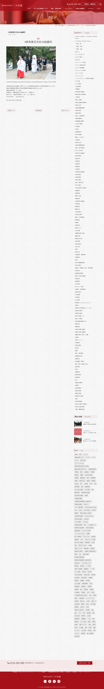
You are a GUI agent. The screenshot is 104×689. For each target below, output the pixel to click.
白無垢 (94, 624)
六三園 (93, 542)
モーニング (77, 630)
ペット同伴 (88, 565)
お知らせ (77, 59)
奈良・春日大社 (79, 182)
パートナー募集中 (41, 672)
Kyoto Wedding (87, 510)
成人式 (93, 592)
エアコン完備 (83, 621)
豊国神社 (77, 372)
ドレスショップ (79, 75)
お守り (91, 483)
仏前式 (77, 129)
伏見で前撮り (78, 134)
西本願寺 (92, 548)
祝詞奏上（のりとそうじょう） (83, 302)
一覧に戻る (38, 110)
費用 (81, 472)
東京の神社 (78, 265)
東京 (81, 589)
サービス (88, 457)
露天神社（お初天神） (79, 610)
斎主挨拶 (77, 241)
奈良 (82, 486)
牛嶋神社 (82, 580)
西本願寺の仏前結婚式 (79, 527)
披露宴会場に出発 (80, 233)
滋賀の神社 (78, 292)
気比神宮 (76, 601)
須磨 (88, 477)
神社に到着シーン (80, 316)
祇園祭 (88, 533)
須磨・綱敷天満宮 (80, 409)
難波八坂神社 (86, 554)
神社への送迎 (78, 318)
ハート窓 (92, 568)
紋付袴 (90, 627)
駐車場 (88, 480)
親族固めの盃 (78, 356)
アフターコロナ (86, 536)
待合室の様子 (78, 214)
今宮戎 (87, 607)
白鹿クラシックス (78, 548)
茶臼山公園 (77, 615)
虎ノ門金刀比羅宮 (78, 574)
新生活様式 (78, 244)
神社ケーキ (94, 601)
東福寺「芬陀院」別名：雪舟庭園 (84, 268)
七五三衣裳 (83, 630)
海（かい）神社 (79, 286)
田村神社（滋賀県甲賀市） (90, 551)
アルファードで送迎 (80, 62)
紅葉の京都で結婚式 (80, 332)
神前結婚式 (87, 486)
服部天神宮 (77, 492)
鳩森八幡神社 (85, 583)
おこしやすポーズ (80, 54)
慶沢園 (82, 604)
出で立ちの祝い (79, 150)
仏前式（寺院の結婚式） (18, 669)
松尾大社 (77, 270)
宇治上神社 (78, 185)
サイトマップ (87, 672)
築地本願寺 (77, 586)
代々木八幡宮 (77, 583)
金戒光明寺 (81, 598)
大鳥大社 (82, 607)
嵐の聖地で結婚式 (80, 201)
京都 (92, 489)
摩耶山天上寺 (78, 238)
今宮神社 (77, 126)
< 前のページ (11, 110)
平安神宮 (77, 203)
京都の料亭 (78, 110)
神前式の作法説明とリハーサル (83, 308)
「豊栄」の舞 (78, 49)
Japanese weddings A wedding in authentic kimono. (86, 37)
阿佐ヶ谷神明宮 (90, 633)
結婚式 (76, 454)
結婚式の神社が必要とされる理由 (82, 466)
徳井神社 (77, 225)
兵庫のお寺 (78, 142)
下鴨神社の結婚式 (78, 504)
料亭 (85, 524)
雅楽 (76, 398)
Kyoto (76, 510)
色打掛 (76, 627)
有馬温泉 (76, 477)
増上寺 (91, 583)
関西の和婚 (18, 100)
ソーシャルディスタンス (80, 533)
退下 (76, 380)
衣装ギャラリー (77, 669)
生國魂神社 (83, 618)
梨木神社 (77, 278)
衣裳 (94, 630)
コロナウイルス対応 (80, 70)
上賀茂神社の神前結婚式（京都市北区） (83, 501)
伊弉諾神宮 (78, 131)
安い (80, 554)
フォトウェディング (90, 598)
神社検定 (76, 475)
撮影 (93, 618)
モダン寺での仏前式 (79, 489)
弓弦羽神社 (78, 211)
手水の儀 (77, 230)
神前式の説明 (78, 310)
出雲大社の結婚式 (80, 153)
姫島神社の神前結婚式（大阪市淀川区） (83, 560)
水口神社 (77, 284)
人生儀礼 (83, 592)
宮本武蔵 (83, 615)
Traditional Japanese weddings (90, 507)
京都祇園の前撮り (80, 121)
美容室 (77, 337)
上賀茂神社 (78, 86)
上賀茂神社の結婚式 (79, 516)
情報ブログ (78, 228)
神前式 (77, 305)
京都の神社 (78, 113)
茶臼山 (87, 604)
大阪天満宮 (78, 177)
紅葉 (84, 612)
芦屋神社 (77, 342)
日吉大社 (77, 246)
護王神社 (77, 366)
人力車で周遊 (78, 123)
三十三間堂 (78, 83)
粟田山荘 (77, 324)
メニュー (93, 457)
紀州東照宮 (87, 542)
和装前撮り (83, 586)
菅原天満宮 (78, 345)
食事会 (90, 545)
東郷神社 (91, 577)
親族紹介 (77, 358)
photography (86, 519)
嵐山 (90, 595)
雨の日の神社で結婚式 (81, 404)
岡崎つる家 (78, 196)
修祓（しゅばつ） (80, 137)
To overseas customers (89, 516)
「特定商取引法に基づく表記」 (81, 595)
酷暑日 (94, 621)
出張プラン (86, 504)
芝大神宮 (90, 571)
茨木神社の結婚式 (78, 524)
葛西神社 (76, 621)
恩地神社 (88, 610)
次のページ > (65, 110)
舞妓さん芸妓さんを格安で (85, 513)
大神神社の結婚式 (80, 171)
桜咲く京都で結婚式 (80, 276)
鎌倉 (76, 612)
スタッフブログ (79, 73)
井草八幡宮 (77, 636)
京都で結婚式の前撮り (81, 102)
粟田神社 (77, 326)
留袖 (94, 627)
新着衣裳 (93, 536)
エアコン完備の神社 (80, 65)
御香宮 (77, 222)
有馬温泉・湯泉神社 (80, 254)
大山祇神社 (77, 592)
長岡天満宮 (78, 388)
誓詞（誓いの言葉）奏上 (81, 364)
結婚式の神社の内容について (81, 469)
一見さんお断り (78, 521)
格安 (93, 612)
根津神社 (76, 580)
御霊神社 (77, 220)
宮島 (76, 545)
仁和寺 (88, 601)
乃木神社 (84, 571)
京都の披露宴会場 (80, 107)
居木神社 (88, 580)
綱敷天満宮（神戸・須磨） (82, 334)
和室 (92, 610)
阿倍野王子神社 (79, 396)
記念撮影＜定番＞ (80, 361)
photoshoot (94, 510)
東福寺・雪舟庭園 (78, 568)
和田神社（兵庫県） (79, 551)
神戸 (95, 483)
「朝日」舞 (78, 43)
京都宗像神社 (78, 118)
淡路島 (76, 480)
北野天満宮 (78, 155)
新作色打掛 (77, 563)
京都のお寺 (78, 105)
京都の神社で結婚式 (85, 492)
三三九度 (77, 81)
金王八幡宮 (77, 577)
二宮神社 (77, 97)
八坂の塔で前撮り (89, 475)
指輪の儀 (77, 236)
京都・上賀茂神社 (80, 115)
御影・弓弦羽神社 (80, 217)
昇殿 (76, 249)
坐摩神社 (77, 166)
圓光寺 (76, 598)
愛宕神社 (93, 574)
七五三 (88, 592)
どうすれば (85, 521)
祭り (81, 483)
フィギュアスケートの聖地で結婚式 (84, 78)
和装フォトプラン (83, 624)
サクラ (79, 612)
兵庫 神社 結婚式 (79, 542)
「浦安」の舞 (78, 46)
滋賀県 (86, 495)
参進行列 (77, 158)
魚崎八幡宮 (86, 548)
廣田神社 (77, 206)
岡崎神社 (77, 198)
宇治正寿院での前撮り (81, 188)
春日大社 (14, 100)
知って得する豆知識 (42, 669)
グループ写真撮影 (80, 67)
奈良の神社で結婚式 (79, 495)
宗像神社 (77, 190)
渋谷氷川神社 (84, 577)
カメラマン (77, 633)
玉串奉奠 (77, 294)
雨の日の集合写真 (80, 406)
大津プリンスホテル (82, 545)
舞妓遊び (76, 513)
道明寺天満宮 (78, 382)
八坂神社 (77, 139)
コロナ (81, 539)
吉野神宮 (77, 163)
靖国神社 (76, 607)
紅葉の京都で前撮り (80, 329)
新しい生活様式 (78, 536)
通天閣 (76, 624)
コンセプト (85, 454)
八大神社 (89, 615)
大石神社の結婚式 (78, 519)
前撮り (76, 554)
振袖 (86, 627)
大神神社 (77, 169)
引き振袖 (81, 627)
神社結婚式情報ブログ (81, 321)
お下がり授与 (78, 57)
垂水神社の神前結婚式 (79, 557)
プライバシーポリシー (79, 463)
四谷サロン (82, 601)
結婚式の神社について (79, 457)
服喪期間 (76, 539)
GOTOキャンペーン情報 (90, 539)
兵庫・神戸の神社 (80, 147)
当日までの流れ (30, 669)
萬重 (76, 350)
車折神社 (77, 377)
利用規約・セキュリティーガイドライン (24, 672)
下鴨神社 (77, 89)
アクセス (76, 460)
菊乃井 (77, 348)
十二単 (89, 618)
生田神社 (77, 297)
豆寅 (76, 369)
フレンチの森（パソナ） (86, 563)
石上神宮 (77, 300)
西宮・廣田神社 (79, 353)
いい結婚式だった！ (92, 524)
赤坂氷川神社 (87, 574)
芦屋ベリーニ (78, 340)
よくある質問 (52, 669)
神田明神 (83, 633)
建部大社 (77, 209)
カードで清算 (77, 571)
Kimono (80, 510)
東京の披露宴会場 (80, 262)
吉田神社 (77, 161)
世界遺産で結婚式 (80, 91)
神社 (80, 454)
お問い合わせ (83, 460)
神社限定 (89, 612)
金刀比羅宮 (77, 604)
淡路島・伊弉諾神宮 (80, 289)
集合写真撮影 (78, 401)
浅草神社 (86, 589)
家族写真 (77, 193)
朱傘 (76, 260)
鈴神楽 (77, 385)
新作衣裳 (82, 565)
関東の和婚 (78, 390)
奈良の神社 (8, 100)
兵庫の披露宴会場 (80, 145)
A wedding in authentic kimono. (83, 41)
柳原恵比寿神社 (79, 273)
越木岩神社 (78, 374)
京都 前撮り (78, 99)
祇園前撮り (86, 568)
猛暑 (90, 624)
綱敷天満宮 (82, 477)
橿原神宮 (77, 281)
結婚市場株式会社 (92, 469)
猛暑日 (89, 621)
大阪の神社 (78, 174)
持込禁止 (90, 630)
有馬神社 (77, 257)
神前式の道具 (78, 313)
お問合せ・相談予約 (89, 4)
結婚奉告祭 (77, 618)
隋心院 (94, 595)
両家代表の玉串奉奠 (80, 94)
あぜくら (77, 51)
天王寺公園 (93, 604)
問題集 (81, 475)
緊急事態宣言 (77, 530)
